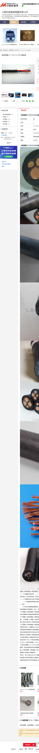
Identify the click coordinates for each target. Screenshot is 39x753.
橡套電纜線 (30, 725)
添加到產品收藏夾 (6, 164)
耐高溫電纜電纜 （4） (8, 114)
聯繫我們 (21, 749)
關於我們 (13, 749)
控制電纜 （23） (7, 119)
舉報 (14, 101)
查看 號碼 (4, 135)
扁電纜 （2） (6, 117)
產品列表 (5, 50)
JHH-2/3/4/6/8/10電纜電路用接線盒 (10, 44)
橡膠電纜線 (23, 725)
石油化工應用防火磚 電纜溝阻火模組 (29, 44)
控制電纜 (11, 50)
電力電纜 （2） (6, 124)
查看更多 (8, 143)
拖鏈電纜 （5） (6, 121)
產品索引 (4, 161)
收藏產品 (6, 101)
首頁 (1, 50)
